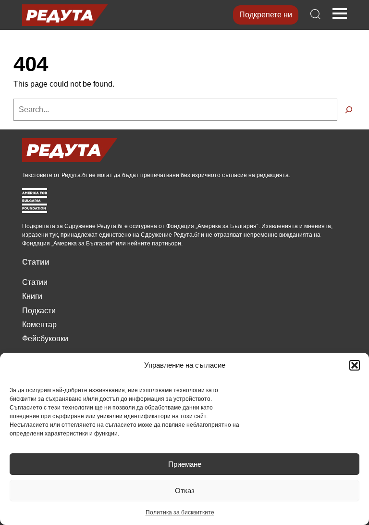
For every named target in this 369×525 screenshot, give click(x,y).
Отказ (185, 491)
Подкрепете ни (265, 15)
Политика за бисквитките (180, 512)
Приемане (184, 464)
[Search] (349, 110)
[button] (354, 365)
